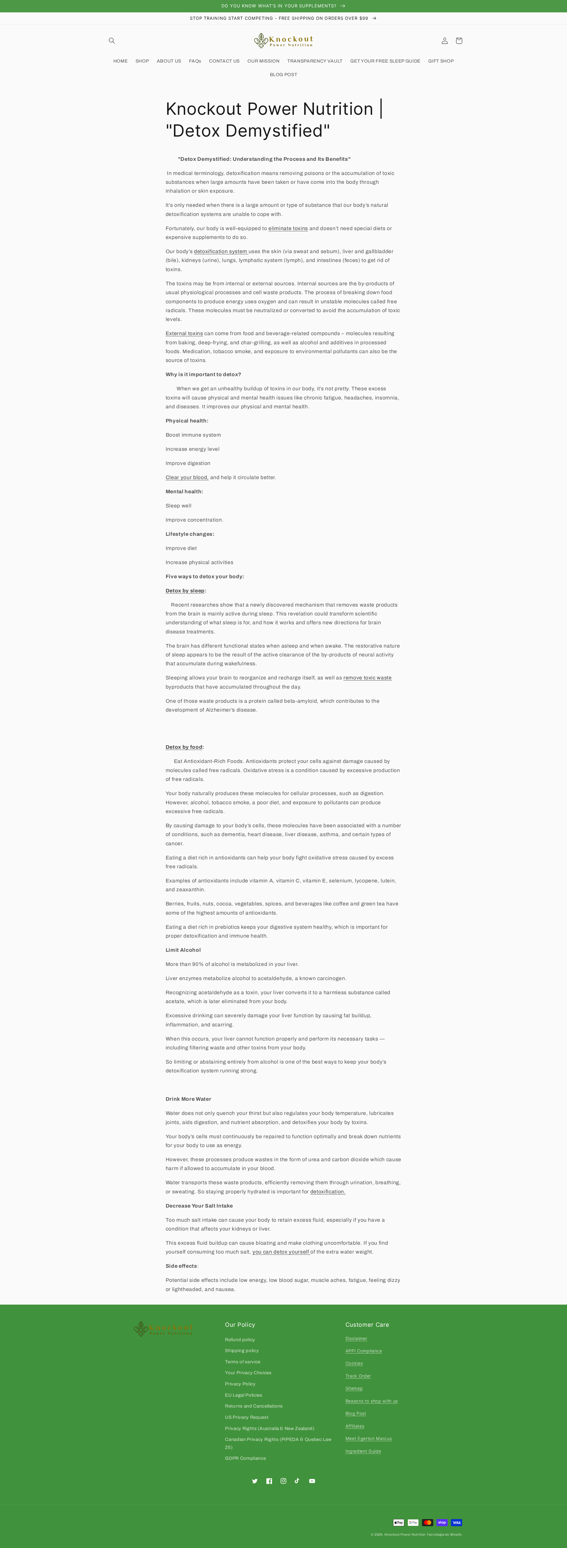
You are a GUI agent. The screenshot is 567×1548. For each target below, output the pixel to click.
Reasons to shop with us (372, 1400)
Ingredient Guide (363, 1451)
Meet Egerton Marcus (369, 1438)
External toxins (184, 333)
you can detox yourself (281, 1252)
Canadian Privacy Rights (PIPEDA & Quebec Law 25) (278, 1443)
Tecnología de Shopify (444, 1534)
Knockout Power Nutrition (405, 1534)
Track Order (358, 1375)
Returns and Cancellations (254, 1405)
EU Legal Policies (243, 1395)
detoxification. (328, 1192)
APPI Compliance (364, 1350)
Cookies (354, 1363)
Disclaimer (356, 1338)
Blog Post (356, 1413)
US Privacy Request (246, 1417)
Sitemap (354, 1388)
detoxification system (221, 251)
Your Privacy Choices (248, 1372)
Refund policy (240, 1339)
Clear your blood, (187, 477)
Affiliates (355, 1426)
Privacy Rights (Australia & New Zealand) (269, 1428)
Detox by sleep (185, 591)
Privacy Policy (240, 1383)
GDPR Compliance (245, 1458)
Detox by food (184, 747)
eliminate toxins (288, 228)
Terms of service (242, 1361)
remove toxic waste (367, 678)
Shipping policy (242, 1350)
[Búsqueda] (112, 41)
